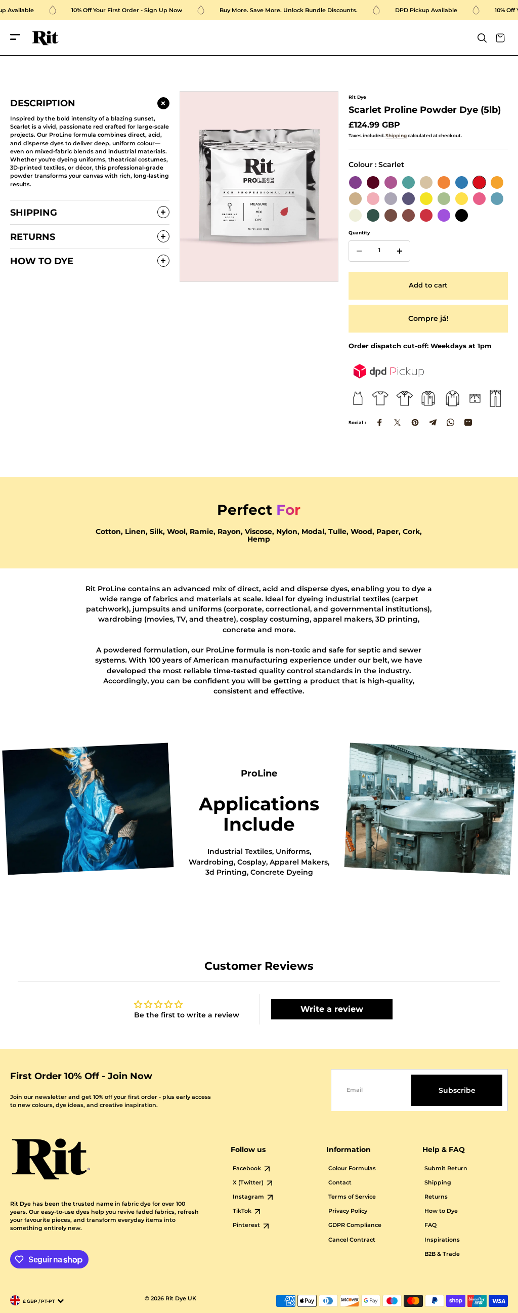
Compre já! (428, 318)
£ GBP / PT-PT (39, 1301)
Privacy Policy (347, 1211)
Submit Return (445, 1168)
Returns (436, 1197)
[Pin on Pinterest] (415, 422)
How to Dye (441, 1211)
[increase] (400, 251)
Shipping (396, 135)
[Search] (482, 38)
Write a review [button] (331, 1009)
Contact (340, 1182)
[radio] (355, 182)
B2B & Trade (442, 1254)
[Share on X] (397, 422)
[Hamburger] (15, 38)
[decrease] (359, 251)
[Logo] (45, 38)
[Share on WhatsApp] (450, 422)
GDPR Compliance (354, 1225)
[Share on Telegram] (433, 422)
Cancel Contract (351, 1240)
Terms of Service (352, 1197)
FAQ (430, 1225)
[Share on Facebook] (379, 422)
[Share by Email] (468, 422)
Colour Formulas (352, 1168)
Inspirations (442, 1240)
